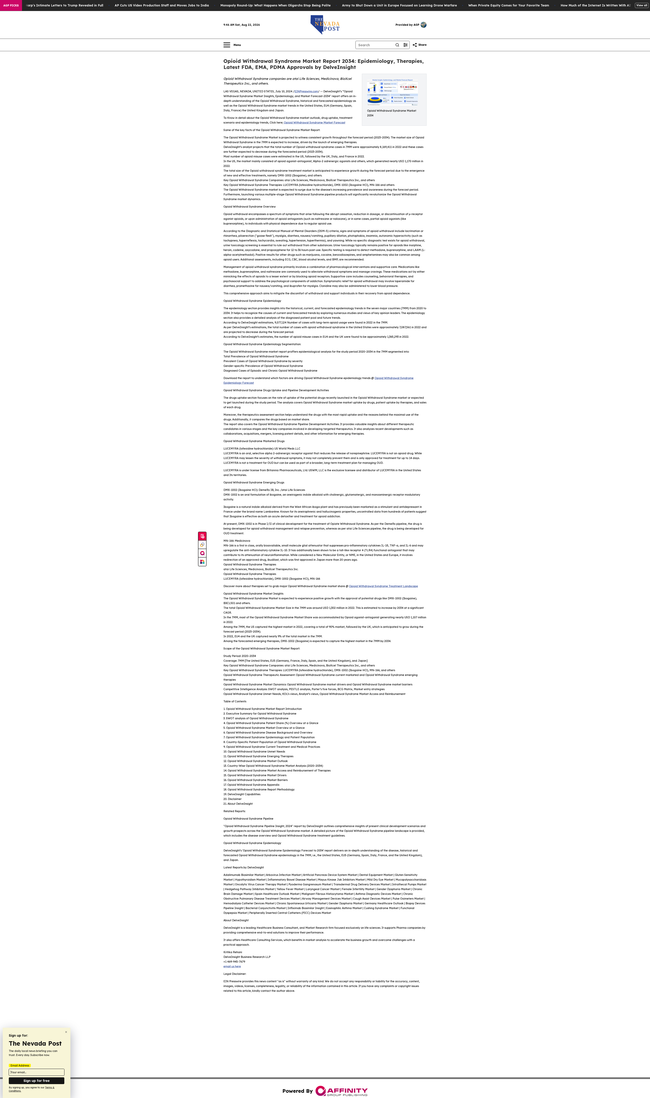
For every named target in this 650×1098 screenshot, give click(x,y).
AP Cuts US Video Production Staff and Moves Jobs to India (162, 5)
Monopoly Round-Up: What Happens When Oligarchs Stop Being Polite (275, 5)
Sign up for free (37, 1081)
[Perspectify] (202, 545)
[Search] (397, 45)
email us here (232, 966)
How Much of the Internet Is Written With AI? (596, 5)
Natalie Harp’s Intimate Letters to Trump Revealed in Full (58, 5)
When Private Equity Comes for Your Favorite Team (508, 5)
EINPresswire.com (306, 91)
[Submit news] (202, 536)
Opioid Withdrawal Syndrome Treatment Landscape (383, 586)
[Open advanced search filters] (405, 45)
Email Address (19, 1065)
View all (641, 5)
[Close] (66, 1032)
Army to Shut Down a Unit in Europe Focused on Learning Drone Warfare (399, 5)
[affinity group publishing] (202, 553)
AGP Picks (11, 5)
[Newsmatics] (202, 561)
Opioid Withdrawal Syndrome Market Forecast (314, 122)
